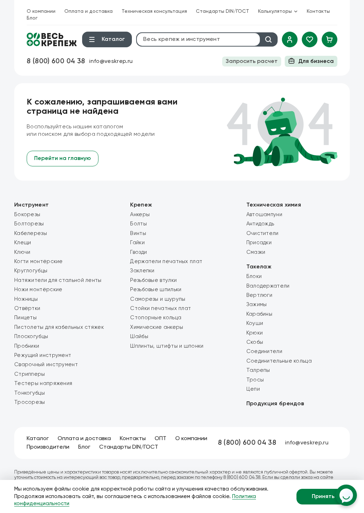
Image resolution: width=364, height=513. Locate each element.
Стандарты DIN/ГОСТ (222, 11)
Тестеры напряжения (43, 383)
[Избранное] (309, 39)
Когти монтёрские (38, 261)
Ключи (22, 252)
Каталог (38, 439)
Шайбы (139, 336)
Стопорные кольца (155, 317)
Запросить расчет (252, 61)
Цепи (253, 389)
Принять (323, 496)
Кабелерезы (30, 233)
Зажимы (256, 304)
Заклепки (142, 270)
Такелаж (259, 267)
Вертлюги (259, 295)
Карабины (259, 314)
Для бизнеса (316, 61)
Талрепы (258, 370)
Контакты (318, 11)
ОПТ (160, 439)
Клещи (22, 242)
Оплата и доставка (88, 11)
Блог (32, 18)
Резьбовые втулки (153, 280)
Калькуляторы (275, 11)
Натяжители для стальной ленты (58, 280)
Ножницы (26, 299)
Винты (138, 233)
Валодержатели (268, 286)
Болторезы (29, 223)
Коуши (254, 323)
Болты (138, 223)
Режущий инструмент (42, 355)
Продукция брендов (275, 404)
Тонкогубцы (29, 393)
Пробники (26, 346)
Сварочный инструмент (46, 364)
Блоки (254, 276)
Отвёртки (27, 308)
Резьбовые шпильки (155, 289)
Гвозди (138, 252)
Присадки (259, 242)
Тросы (255, 380)
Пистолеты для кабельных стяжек (59, 327)
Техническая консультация (154, 11)
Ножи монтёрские (38, 289)
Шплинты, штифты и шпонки (166, 346)
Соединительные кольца (279, 361)
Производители (48, 447)
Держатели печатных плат (166, 261)
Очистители (262, 233)
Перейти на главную (62, 158)
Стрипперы (29, 374)
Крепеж (141, 205)
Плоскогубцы (31, 336)
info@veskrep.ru (111, 61)
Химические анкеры (156, 327)
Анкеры (140, 214)
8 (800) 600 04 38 (56, 61)
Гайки (137, 242)
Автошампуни (264, 214)
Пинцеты (25, 317)
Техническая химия (273, 205)
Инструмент (31, 205)
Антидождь (260, 223)
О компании (41, 11)
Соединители (264, 351)
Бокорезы (27, 214)
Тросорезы (29, 402)
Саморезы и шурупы (157, 299)
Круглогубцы (30, 270)
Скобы (254, 342)
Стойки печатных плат (160, 308)
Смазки (256, 252)
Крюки (254, 333)
